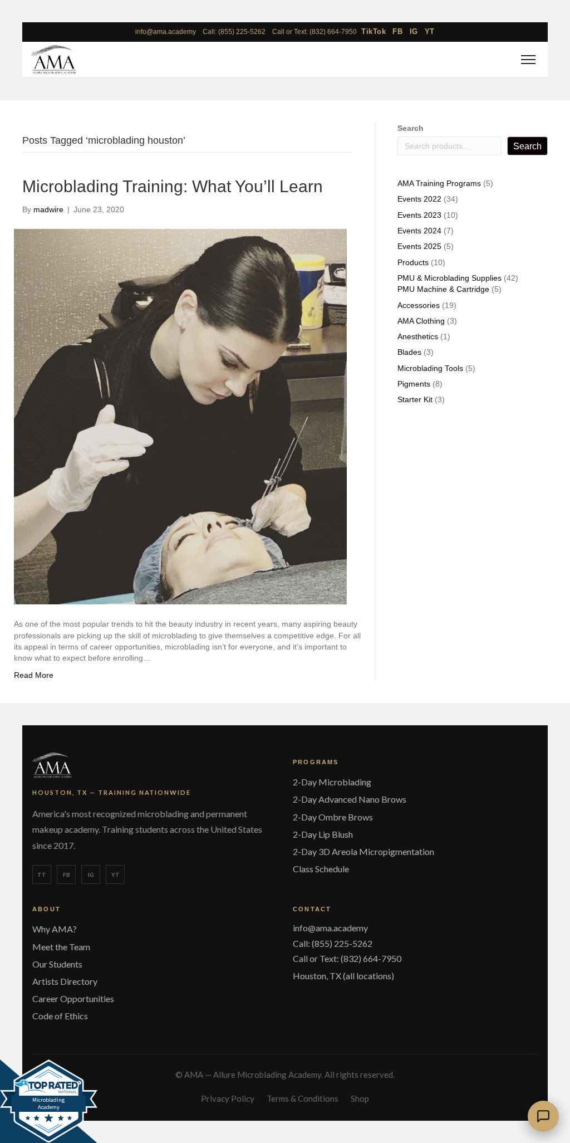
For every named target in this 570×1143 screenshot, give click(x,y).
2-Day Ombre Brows (333, 817)
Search (410, 128)
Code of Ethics (60, 1015)
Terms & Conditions (302, 1098)
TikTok (373, 31)
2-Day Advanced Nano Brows (349, 799)
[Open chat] (543, 1116)
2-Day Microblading (332, 781)
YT (430, 31)
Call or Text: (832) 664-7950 (314, 32)
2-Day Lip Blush (323, 834)
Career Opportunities (73, 998)
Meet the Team (61, 946)
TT (41, 874)
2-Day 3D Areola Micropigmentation (363, 851)
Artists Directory (64, 981)
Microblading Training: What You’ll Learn (172, 186)
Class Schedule (321, 868)
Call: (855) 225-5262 (234, 32)
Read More (33, 675)
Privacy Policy (227, 1098)
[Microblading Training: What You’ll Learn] (180, 416)
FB (397, 31)
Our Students (57, 964)
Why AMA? (54, 929)
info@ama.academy (165, 32)
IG (414, 31)
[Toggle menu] (526, 59)
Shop (360, 1098)
